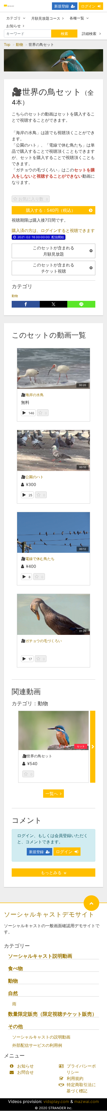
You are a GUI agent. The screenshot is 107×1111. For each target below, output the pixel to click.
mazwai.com (86, 1101)
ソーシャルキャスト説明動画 (40, 956)
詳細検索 (89, 33)
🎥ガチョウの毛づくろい (41, 640)
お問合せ (25, 1072)
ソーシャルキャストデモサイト (49, 914)
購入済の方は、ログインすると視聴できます (53, 230)
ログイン (88, 6)
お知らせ (13, 26)
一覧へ (51, 793)
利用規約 (75, 1078)
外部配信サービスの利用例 (37, 1045)
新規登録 (61, 6)
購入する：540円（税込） (50, 210)
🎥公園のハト (32, 477)
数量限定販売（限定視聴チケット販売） (52, 1014)
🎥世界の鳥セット (37, 756)
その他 (15, 1026)
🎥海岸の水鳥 (32, 395)
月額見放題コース (45, 18)
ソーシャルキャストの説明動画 (41, 1037)
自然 (13, 993)
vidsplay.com (56, 1101)
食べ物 (15, 968)
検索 (64, 33)
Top (7, 44)
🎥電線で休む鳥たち (38, 558)
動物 (19, 44)
